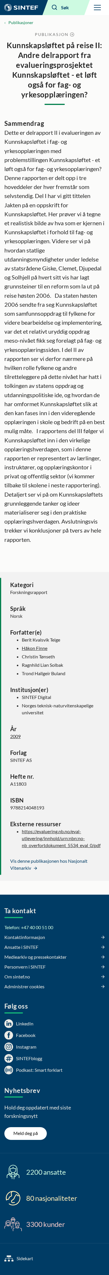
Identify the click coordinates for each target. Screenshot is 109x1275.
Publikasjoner (20, 22)
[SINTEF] (21, 7)
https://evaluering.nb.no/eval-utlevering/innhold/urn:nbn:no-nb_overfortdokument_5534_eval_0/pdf (61, 838)
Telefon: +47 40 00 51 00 (28, 927)
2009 (15, 736)
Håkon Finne (34, 648)
